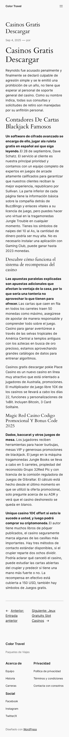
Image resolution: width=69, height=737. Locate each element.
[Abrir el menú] (61, 6)
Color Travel (13, 6)
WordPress (30, 729)
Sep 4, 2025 (13, 40)
